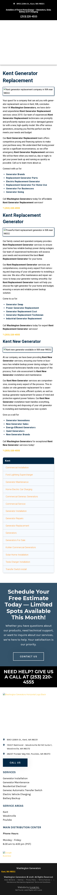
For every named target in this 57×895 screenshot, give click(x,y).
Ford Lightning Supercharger (19, 474)
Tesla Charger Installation (18, 562)
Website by (28, 887)
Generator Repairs (14, 518)
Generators (11, 533)
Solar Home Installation (17, 554)
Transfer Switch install (16, 569)
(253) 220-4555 (12, 208)
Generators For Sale (15, 540)
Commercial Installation (17, 467)
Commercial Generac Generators (22, 496)
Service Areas (13, 805)
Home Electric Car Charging (19, 489)
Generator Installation (16, 511)
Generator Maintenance (17, 482)
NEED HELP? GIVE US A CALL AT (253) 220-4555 (28, 677)
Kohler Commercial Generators (21, 547)
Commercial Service (15, 504)
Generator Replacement (17, 525)
